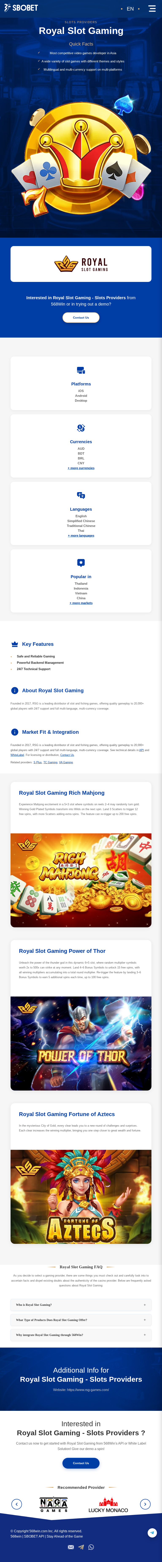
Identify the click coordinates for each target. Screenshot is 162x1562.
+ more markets (81, 603)
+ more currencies (81, 468)
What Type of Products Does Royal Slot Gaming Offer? (51, 1320)
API (141, 750)
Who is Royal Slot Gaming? (34, 1304)
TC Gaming (50, 762)
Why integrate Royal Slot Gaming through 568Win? (49, 1335)
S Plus (38, 762)
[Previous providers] (16, 1504)
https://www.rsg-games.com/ (88, 1390)
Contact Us (81, 317)
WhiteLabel (17, 755)
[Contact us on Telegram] (152, 1533)
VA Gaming (66, 762)
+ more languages (81, 535)
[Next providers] (145, 1504)
